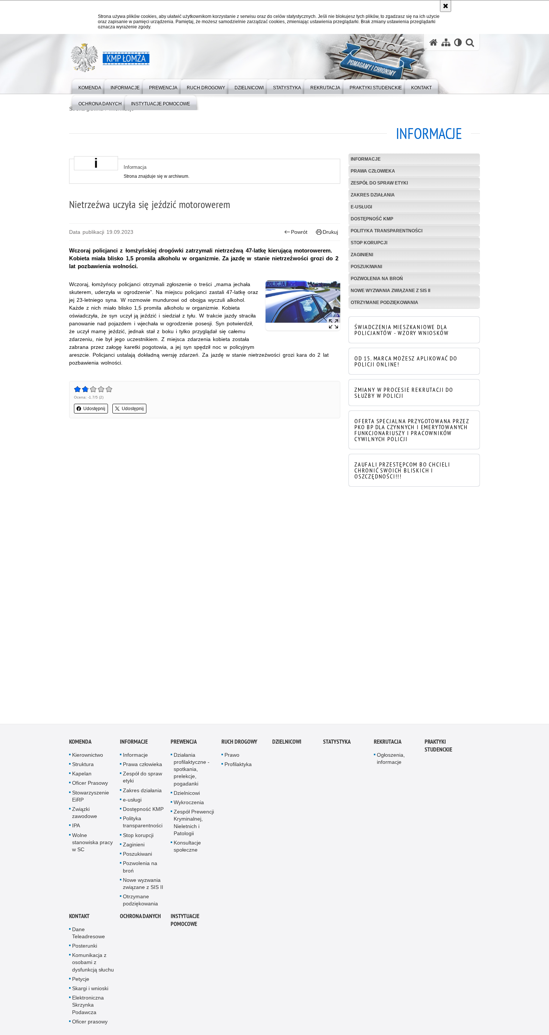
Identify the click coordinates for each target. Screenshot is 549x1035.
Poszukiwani (366, 266)
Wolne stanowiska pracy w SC (92, 845)
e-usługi (361, 207)
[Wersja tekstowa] (458, 42)
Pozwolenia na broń (377, 278)
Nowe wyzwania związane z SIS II (390, 290)
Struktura (83, 767)
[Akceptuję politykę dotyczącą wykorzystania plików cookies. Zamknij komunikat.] (445, 6)
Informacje (366, 159)
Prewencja (184, 745)
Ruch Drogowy (239, 745)
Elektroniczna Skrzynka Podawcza (88, 1008)
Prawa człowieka (373, 171)
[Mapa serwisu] (445, 42)
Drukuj (330, 232)
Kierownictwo (87, 758)
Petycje (80, 982)
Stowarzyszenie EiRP (90, 798)
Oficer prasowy (90, 1024)
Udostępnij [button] (94, 408)
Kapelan (82, 777)
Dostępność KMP (372, 218)
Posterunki (84, 949)
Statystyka (337, 745)
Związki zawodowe (84, 815)
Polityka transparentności (386, 230)
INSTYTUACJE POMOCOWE (185, 922)
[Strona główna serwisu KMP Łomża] (433, 42)
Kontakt (79, 919)
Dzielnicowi (187, 796)
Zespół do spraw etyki (379, 183)
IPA (76, 828)
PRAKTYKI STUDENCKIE (438, 748)
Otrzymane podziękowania (384, 302)
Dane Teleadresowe (88, 935)
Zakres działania (373, 195)
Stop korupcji (369, 242)
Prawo (231, 758)
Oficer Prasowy (90, 786)
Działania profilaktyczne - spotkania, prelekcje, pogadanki (192, 772)
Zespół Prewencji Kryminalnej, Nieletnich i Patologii (194, 825)
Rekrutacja (387, 745)
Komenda (80, 745)
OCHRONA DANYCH (140, 919)
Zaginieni (362, 254)
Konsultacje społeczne (187, 849)
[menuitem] (90, 86)
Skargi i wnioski (90, 991)
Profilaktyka (238, 767)
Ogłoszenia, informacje (391, 761)
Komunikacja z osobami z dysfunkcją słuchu (93, 965)
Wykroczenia (189, 805)
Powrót (299, 232)
